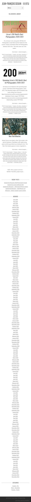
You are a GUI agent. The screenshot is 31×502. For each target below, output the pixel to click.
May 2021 (15, 297)
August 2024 (15, 236)
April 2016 (15, 398)
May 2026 (15, 201)
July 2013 (15, 461)
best (23, 55)
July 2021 (15, 293)
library (8, 58)
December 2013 (15, 451)
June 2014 (15, 440)
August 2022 (15, 276)
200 (4, 55)
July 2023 (15, 260)
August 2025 (15, 217)
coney (15, 155)
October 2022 (15, 274)
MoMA (6, 159)
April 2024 (15, 242)
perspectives (10, 160)
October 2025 (15, 213)
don (26, 155)
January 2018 (15, 361)
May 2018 (15, 354)
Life (10, 58)
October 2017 (15, 367)
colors (12, 155)
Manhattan (13, 158)
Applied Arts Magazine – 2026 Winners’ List (15, 188)
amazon (14, 55)
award (17, 55)
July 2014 (15, 437)
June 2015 (15, 416)
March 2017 (15, 381)
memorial (18, 158)
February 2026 (15, 207)
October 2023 (15, 254)
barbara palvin (9, 153)
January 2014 (15, 449)
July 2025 (15, 219)
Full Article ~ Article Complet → (19, 52)
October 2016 (15, 387)
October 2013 (15, 455)
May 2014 (15, 441)
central (24, 153)
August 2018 (15, 348)
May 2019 (15, 330)
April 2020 (15, 317)
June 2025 (15, 221)
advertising (10, 55)
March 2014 (15, 445)
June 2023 (15, 262)
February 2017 (15, 383)
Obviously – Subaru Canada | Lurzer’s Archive (15, 190)
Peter (12, 58)
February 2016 (15, 402)
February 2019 (15, 336)
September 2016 (15, 389)
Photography (5, 60)
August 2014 (15, 436)
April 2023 (15, 266)
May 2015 (15, 418)
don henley (5, 156)
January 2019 (15, 338)
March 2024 (15, 244)
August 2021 (15, 291)
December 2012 (15, 475)
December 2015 (15, 404)
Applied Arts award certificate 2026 (15, 184)
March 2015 (15, 422)
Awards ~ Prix (16, 54)
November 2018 (15, 342)
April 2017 (15, 379)
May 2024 (15, 240)
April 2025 (15, 225)
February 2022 (15, 281)
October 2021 (15, 287)
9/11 (26, 152)
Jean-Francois (8, 54)
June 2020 (15, 313)
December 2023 (15, 250)
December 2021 (15, 285)
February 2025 (15, 229)
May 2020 (15, 315)
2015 (23, 152)
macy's (9, 158)
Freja (14, 57)
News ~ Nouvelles (22, 54)
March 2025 (15, 227)
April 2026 (15, 203)
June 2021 (15, 295)
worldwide (10, 61)
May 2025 (15, 223)
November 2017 (15, 365)
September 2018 (15, 346)
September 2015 (15, 410)
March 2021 (15, 301)
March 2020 (15, 318)
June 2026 (15, 199)
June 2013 (15, 463)
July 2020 (15, 311)
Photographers (22, 58)
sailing (9, 60)
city (10, 155)
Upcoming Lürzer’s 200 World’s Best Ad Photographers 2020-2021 (15, 81)
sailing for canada (14, 60)
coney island (18, 155)
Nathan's (18, 159)
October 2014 (15, 432)
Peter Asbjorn (16, 58)
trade (23, 160)
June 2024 (15, 238)
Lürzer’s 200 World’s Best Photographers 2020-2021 (15, 35)
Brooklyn (18, 153)
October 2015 (15, 408)
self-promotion (21, 60)
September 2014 (15, 434)
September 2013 (15, 457)
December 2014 (15, 428)
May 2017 (15, 377)
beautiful (14, 153)
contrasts (23, 155)
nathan (15, 159)
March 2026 (15, 205)
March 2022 (15, 279)
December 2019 (15, 322)
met (20, 158)
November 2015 (15, 406)
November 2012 (15, 477)
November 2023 (15, 252)
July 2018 (15, 350)
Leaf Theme (17, 500)
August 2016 (15, 391)
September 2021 (15, 289)
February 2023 (15, 270)
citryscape (8, 155)
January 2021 (15, 303)
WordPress (27, 500)
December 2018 (15, 340)
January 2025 (15, 231)
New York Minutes (15, 136)
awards (20, 55)
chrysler (3, 155)
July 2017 (15, 373)
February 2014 (15, 447)
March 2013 (15, 469)
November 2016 (15, 385)
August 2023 (15, 258)
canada (3, 57)
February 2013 (15, 471)
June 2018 (15, 352)
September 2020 (15, 307)
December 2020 (15, 305)
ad (7, 55)
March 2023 (15, 268)
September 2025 (15, 215)
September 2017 (15, 369)
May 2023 (15, 264)
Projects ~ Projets (17, 152)
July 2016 (15, 393)
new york (22, 159)
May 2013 (15, 465)
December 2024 (15, 233)
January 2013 (15, 473)
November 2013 (15, 453)
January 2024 (15, 248)
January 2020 (15, 320)
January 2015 (15, 426)
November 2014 (15, 430)
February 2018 (15, 359)
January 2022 (15, 283)
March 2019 (15, 334)
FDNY (9, 156)
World (25, 60)
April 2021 (15, 299)
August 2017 (15, 371)
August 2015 (15, 412)
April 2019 (15, 332)
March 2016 (15, 400)
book (25, 55)
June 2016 (15, 395)
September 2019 (15, 328)
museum (11, 159)
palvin (4, 160)
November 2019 (15, 324)
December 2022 (15, 272)
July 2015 (15, 414)
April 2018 (15, 356)
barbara (5, 153)
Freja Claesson (19, 57)
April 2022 (15, 277)
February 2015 (15, 424)
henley (12, 156)
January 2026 (15, 209)
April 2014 (15, 443)
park (7, 160)
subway (20, 160)
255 (6, 55)
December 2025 (15, 211)
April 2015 (15, 420)
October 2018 (15, 344)
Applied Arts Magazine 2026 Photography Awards (15, 182)
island (19, 156)
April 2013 (15, 467)
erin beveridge (10, 57)
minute (23, 158)
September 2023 (15, 256)
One (25, 159)
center (21, 153)
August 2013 (15, 459)
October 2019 (15, 326)
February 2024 (15, 246)
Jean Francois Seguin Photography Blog (17, 498)
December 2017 (15, 363)
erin (6, 57)
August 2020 (15, 309)
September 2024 (15, 235)
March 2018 (15, 357)
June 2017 (15, 375)
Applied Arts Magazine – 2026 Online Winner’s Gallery (15, 186)
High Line (16, 156)
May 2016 (15, 397)
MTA (9, 159)
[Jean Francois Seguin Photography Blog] (15, 5)
